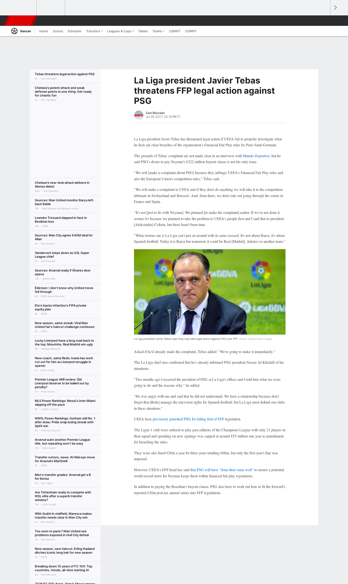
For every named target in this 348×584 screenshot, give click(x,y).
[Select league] (23, 7)
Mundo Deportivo (256, 155)
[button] (324, 20)
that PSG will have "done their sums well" (221, 469)
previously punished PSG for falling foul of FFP (188, 418)
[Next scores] (335, 7)
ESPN (20, 20)
